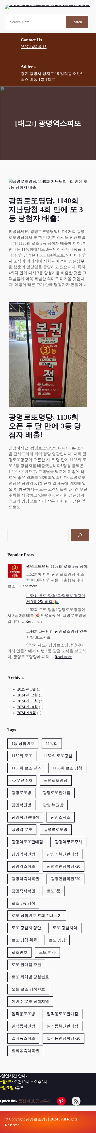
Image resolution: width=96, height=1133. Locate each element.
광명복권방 (21, 805)
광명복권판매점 (25, 817)
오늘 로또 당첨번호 (28, 989)
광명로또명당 (55, 780)
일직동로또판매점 (62, 1014)
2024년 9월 (26, 713)
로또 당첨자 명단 (26, 928)
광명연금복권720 (65, 879)
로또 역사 (47, 952)
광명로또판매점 (56, 793)
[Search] (80, 535)
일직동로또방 (23, 1014)
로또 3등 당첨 (23, 903)
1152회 (52, 743)
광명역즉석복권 (25, 879)
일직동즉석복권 (25, 1050)
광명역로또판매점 (27, 842)
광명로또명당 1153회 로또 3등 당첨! (57, 566)
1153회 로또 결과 (26, 768)
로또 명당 (57, 940)
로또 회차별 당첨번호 (30, 977)
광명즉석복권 (23, 891)
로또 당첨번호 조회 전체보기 (37, 915)
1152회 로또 (22, 756)
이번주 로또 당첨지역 (30, 1001)
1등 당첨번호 (23, 743)
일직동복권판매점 (62, 1026)
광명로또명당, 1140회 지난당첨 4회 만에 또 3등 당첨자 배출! (46, 209)
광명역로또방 (55, 829)
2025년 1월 (26, 689)
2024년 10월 (27, 707)
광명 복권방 (53, 805)
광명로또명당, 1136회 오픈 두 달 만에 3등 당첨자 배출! (45, 426)
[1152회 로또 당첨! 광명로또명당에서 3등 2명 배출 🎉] (14, 601)
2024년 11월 (27, 701)
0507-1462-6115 (34, 47)
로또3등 (54, 891)
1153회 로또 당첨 (67, 768)
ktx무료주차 (22, 780)
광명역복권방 (23, 854)
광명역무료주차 (68, 842)
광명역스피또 (23, 866)
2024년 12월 (27, 695)
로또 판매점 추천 (26, 965)
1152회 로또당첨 (58, 756)
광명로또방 (21, 793)
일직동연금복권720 (63, 1038)
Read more (28, 586)
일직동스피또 (23, 1038)
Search (76, 22)
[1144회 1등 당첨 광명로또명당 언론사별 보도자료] (14, 636)
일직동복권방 (23, 1026)
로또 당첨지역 (65, 928)
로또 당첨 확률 (24, 940)
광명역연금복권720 (63, 866)
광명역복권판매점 (62, 854)
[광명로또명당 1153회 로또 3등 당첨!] (14, 572)
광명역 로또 (22, 829)
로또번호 (19, 952)
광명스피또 (60, 817)
